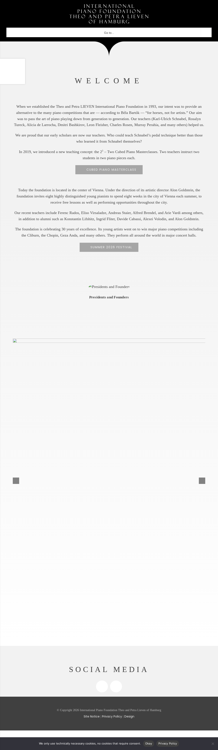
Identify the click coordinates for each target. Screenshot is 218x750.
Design (129, 716)
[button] (202, 481)
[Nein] (213, 743)
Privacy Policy (112, 716)
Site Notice (92, 716)
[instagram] (102, 686)
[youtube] (116, 686)
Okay (148, 743)
